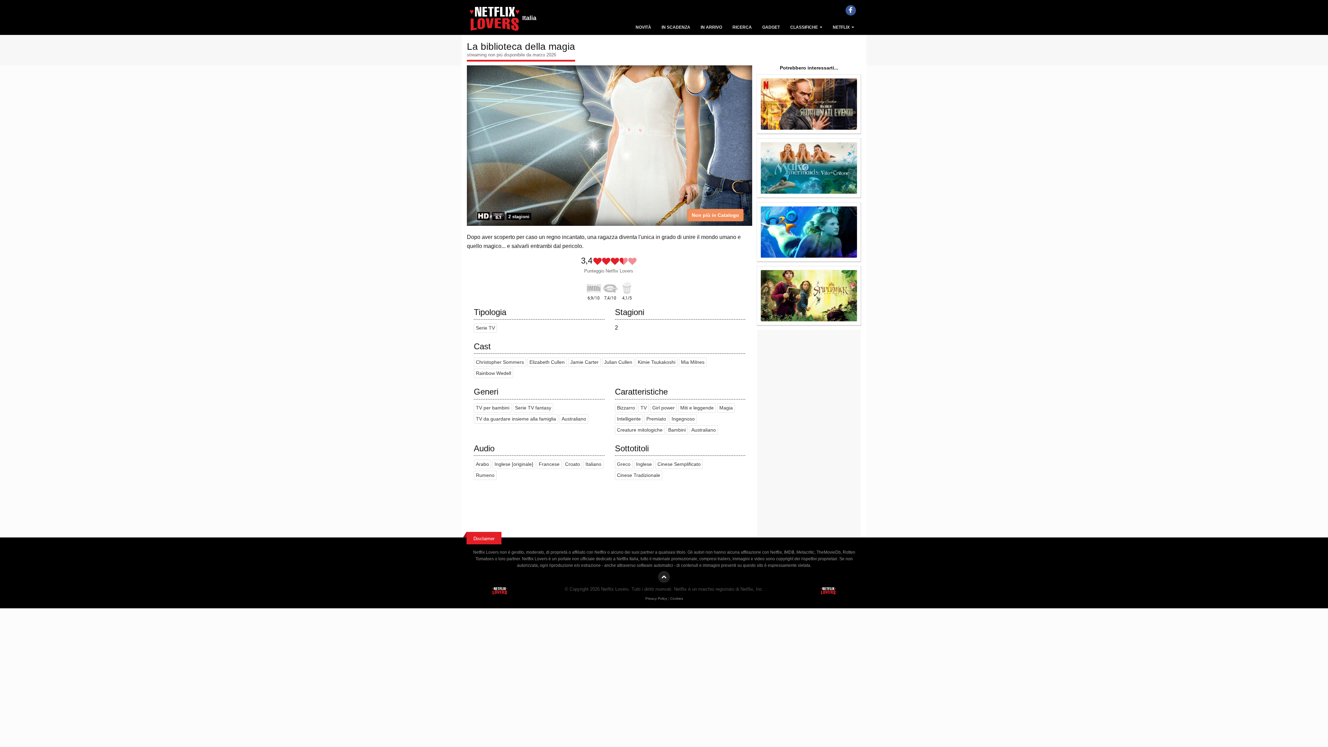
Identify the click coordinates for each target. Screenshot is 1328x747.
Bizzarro (626, 408)
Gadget (771, 27)
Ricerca (742, 27)
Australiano (574, 419)
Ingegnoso (683, 419)
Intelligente (629, 419)
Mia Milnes (692, 362)
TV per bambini (492, 408)
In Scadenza (676, 27)
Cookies (676, 598)
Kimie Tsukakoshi (656, 362)
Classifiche (804, 27)
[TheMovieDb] (610, 287)
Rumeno (485, 475)
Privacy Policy (656, 598)
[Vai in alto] (664, 576)
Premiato (656, 419)
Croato (572, 464)
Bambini (677, 430)
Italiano (593, 464)
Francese (549, 464)
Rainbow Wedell (493, 373)
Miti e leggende (697, 408)
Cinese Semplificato (679, 464)
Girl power (663, 408)
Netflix (842, 27)
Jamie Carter (584, 362)
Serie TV (485, 328)
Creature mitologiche (640, 430)
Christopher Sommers (500, 362)
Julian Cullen (618, 362)
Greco (623, 464)
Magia (726, 408)
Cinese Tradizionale (638, 475)
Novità (643, 27)
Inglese (644, 464)
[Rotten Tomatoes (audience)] (627, 287)
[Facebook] (851, 10)
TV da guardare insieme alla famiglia (516, 419)
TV (643, 408)
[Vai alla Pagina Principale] (494, 21)
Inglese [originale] (514, 464)
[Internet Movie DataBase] (593, 287)
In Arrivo (711, 27)
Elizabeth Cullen (547, 362)
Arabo (482, 464)
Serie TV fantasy (533, 408)
